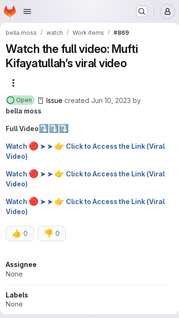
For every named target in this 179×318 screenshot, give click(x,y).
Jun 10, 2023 (111, 100)
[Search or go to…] (141, 11)
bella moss (24, 111)
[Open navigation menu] (27, 11)
